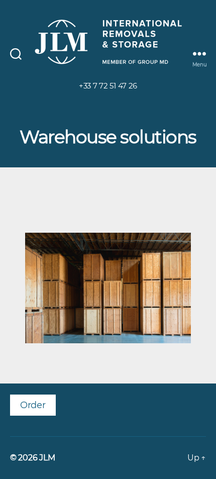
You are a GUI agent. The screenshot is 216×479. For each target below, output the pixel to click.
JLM (47, 457)
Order (33, 405)
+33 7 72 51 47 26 (108, 85)
